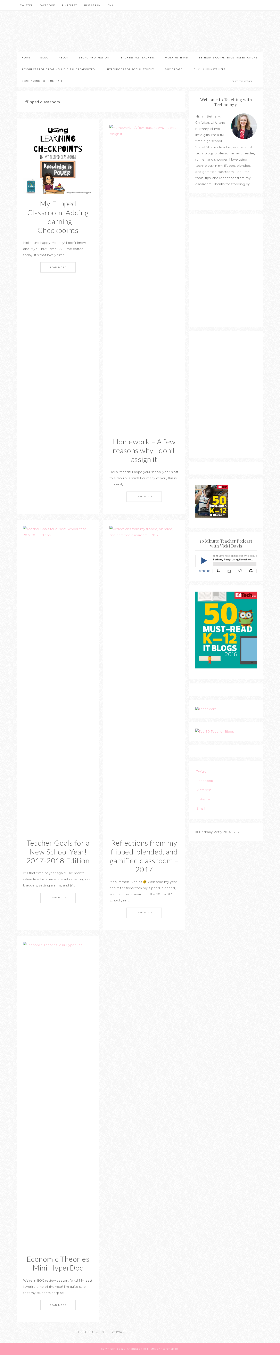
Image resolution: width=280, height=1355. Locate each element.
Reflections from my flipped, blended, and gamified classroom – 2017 (144, 856)
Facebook (204, 781)
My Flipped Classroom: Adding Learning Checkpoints (58, 217)
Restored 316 (170, 1349)
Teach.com (207, 709)
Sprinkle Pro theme (141, 1349)
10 (103, 1332)
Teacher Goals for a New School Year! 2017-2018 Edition (58, 851)
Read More (58, 267)
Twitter (202, 771)
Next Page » (117, 1332)
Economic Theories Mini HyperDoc (58, 1263)
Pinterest (203, 790)
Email (200, 808)
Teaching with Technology (140, 31)
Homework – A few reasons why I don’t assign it (144, 450)
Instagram (204, 799)
